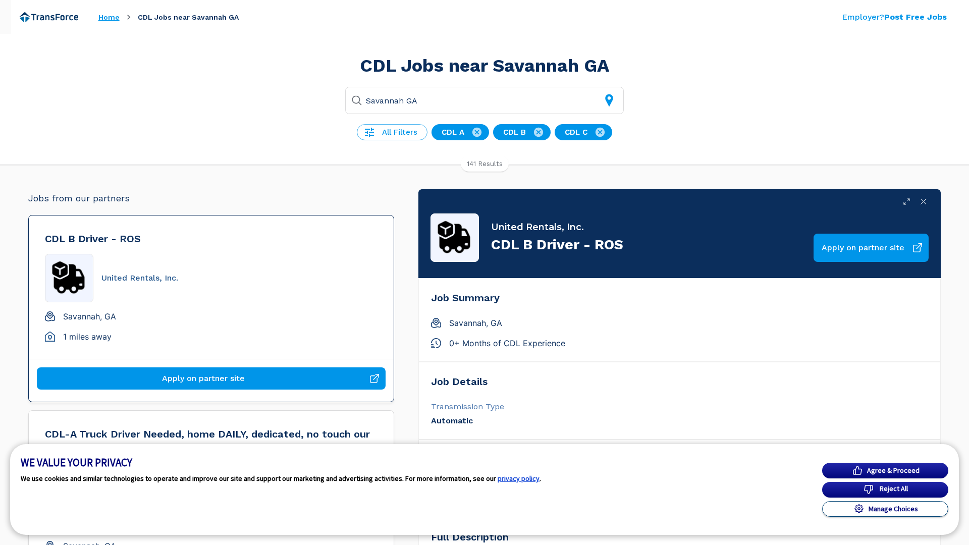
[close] (923, 201)
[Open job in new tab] (906, 201)
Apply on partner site (203, 378)
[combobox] (485, 100)
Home (109, 17)
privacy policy (519, 478)
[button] (392, 132)
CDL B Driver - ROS (93, 239)
